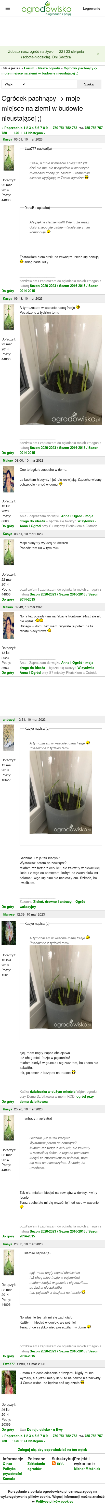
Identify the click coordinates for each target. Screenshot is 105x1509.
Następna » (37, 132)
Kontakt (9, 1478)
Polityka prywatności (12, 1471)
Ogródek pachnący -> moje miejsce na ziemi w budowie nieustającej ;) (49, 70)
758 (4, 132)
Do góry (8, 290)
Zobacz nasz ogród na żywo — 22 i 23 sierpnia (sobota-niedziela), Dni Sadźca (46, 53)
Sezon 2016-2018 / (73, 285)
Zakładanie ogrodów (36, 1466)
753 (74, 127)
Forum (29, 68)
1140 (15, 132)
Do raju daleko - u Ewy (45, 1429)
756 (93, 127)
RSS (60, 1463)
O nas (7, 1463)
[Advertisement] (52, 31)
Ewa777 (9, 1363)
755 (87, 127)
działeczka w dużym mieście (52, 1091)
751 (61, 127)
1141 (23, 132)
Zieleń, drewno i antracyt (52, 901)
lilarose (9, 914)
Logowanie (91, 8)
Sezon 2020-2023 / (44, 285)
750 (55, 127)
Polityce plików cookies (54, 1501)
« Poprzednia (12, 127)
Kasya (7, 139)
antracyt (9, 719)
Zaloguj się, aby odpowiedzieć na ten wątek (52, 1449)
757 (100, 127)
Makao (8, 460)
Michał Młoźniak (87, 1468)
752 (68, 127)
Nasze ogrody (49, 68)
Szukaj (89, 84)
